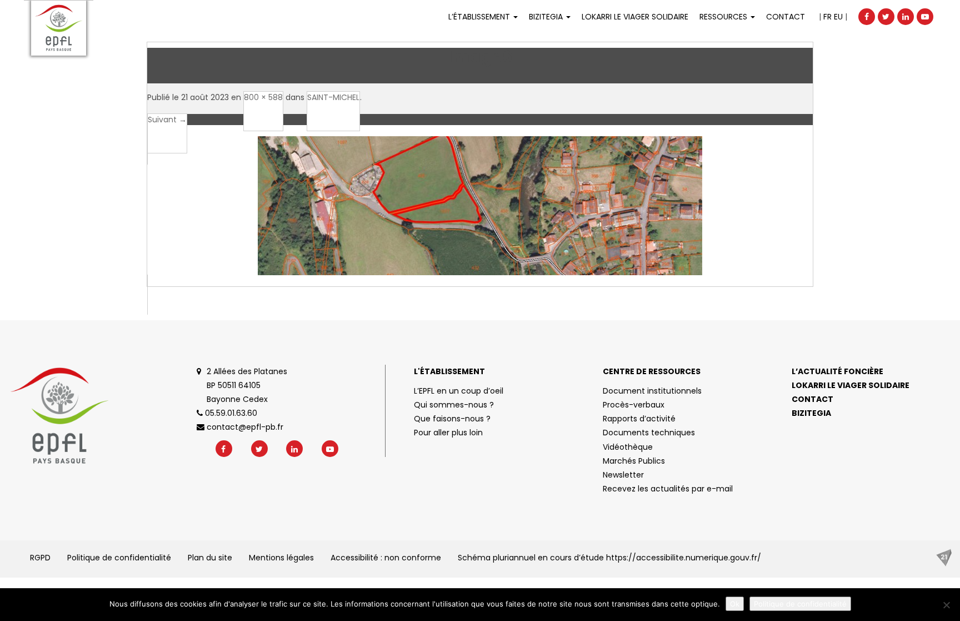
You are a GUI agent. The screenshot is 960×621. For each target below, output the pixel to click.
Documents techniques (649, 432)
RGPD (40, 557)
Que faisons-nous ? (452, 418)
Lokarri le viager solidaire (850, 385)
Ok (734, 603)
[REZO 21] (944, 558)
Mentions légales (281, 557)
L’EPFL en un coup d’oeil (458, 390)
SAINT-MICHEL (333, 97)
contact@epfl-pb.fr (243, 427)
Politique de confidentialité (119, 557)
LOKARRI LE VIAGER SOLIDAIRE (635, 16)
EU (838, 16)
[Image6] (480, 220)
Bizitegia (547, 16)
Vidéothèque (628, 447)
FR (827, 16)
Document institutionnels (652, 390)
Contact (785, 16)
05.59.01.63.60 (230, 413)
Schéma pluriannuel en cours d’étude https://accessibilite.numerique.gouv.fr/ (609, 557)
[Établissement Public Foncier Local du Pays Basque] (58, 28)
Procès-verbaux (633, 404)
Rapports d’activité (639, 418)
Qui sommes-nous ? (454, 404)
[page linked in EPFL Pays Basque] (905, 16)
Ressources (724, 16)
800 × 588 (263, 97)
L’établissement (480, 16)
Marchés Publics (634, 460)
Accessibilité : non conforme (386, 557)
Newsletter (623, 474)
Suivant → (167, 119)
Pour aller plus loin (448, 432)
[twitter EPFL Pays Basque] (886, 16)
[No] (946, 604)
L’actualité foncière (837, 371)
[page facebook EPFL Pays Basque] (866, 16)
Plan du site (210, 557)
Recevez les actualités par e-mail (668, 488)
